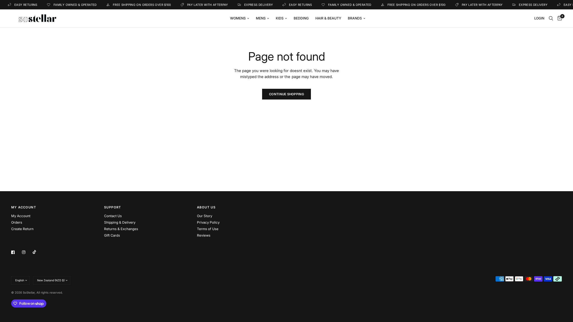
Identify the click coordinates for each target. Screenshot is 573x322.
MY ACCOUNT (23, 207)
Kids (280, 18)
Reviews (203, 235)
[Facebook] (16, 252)
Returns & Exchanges (121, 229)
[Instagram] (27, 252)
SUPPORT (112, 207)
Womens (238, 18)
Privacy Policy (208, 222)
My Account (20, 216)
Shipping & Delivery (119, 222)
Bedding (301, 18)
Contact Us (113, 216)
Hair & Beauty (328, 18)
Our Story (204, 216)
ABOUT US (206, 207)
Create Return (22, 229)
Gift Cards (112, 235)
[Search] (551, 18)
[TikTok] (38, 252)
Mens (261, 18)
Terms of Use (207, 229)
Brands (355, 18)
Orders (16, 222)
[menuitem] (239, 18)
